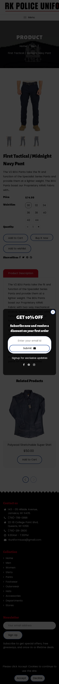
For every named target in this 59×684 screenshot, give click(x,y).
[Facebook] (24, 365)
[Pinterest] (29, 365)
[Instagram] (34, 365)
